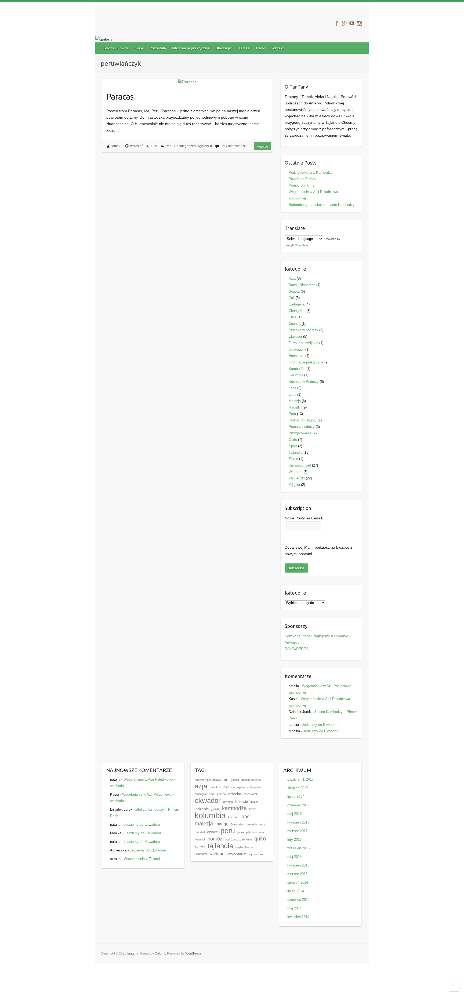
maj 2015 (294, 857)
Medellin (295, 407)
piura (240, 832)
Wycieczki (204, 146)
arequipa (231, 780)
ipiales (255, 801)
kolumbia (210, 815)
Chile (292, 317)
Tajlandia (295, 452)
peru (227, 830)
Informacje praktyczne (190, 48)
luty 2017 (294, 840)
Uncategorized (185, 146)
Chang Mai (297, 311)
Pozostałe (157, 48)
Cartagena (297, 304)
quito (260, 839)
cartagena (238, 787)
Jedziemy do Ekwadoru (320, 725)
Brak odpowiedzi (232, 146)
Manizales (237, 824)
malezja (204, 823)
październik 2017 (300, 779)
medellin (252, 824)
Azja (292, 278)
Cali (292, 298)
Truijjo (293, 459)
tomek (115, 146)
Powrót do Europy (302, 179)
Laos (292, 388)
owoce (212, 832)
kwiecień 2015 (298, 865)
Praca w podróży (302, 427)
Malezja (295, 401)
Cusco (221, 794)
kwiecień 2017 (298, 822)
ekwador (208, 800)
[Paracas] (187, 82)
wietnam (217, 853)
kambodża (234, 808)
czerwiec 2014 (298, 900)
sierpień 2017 (297, 788)
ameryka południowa (208, 779)
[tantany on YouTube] (352, 23)
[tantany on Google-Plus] (344, 23)
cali (226, 787)
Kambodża (297, 369)
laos (245, 816)
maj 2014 (294, 908)
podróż (215, 839)
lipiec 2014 (295, 891)
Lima (292, 394)
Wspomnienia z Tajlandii (142, 859)
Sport (293, 446)
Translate (301, 245)
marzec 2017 (297, 831)
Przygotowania (300, 433)
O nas (244, 48)
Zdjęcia (294, 485)
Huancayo (296, 356)
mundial (200, 832)
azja (201, 786)
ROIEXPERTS (297, 649)
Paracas (119, 96)
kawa (252, 809)
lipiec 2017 (295, 797)
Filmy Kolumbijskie (303, 343)
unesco (201, 854)
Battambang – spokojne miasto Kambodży (322, 205)
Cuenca (294, 324)
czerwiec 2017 (298, 805)
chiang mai (254, 787)
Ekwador (295, 336)
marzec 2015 (297, 874)
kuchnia (233, 817)
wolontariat (237, 854)
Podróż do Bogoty (303, 420)
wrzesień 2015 (298, 848)
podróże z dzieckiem (238, 839)
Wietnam (295, 472)
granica (228, 801)
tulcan (249, 847)
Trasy (260, 48)
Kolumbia (296, 375)
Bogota (294, 291)
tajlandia (220, 846)
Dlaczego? (224, 48)
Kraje (139, 48)
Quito (293, 440)
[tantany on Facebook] (336, 23)
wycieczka (256, 854)
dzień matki (251, 794)
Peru (169, 146)
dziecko (234, 794)
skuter (200, 847)
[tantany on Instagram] (359, 23)
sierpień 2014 (297, 882)
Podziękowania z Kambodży (311, 172)
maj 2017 (294, 814)
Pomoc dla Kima (301, 185)
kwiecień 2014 (298, 917)
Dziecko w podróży (303, 330)
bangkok (215, 787)
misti (262, 824)
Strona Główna (116, 48)
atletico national (251, 779)
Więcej (262, 146)
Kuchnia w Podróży (304, 382)
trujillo (239, 847)
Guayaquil (296, 349)
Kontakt (277, 48)
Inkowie (241, 802)
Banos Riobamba (302, 285)
